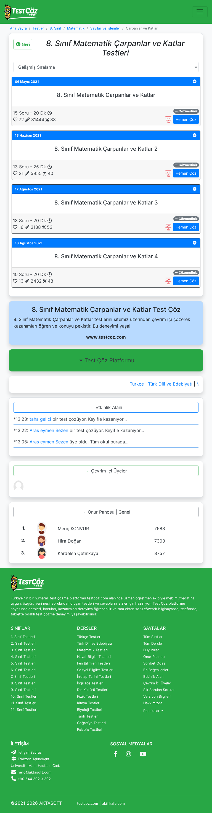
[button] (194, 81)
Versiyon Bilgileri (157, 696)
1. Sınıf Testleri (23, 637)
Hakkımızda (152, 703)
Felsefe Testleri (89, 729)
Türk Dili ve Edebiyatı (166, 384)
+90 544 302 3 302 (34, 779)
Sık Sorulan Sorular (159, 690)
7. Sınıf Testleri (23, 676)
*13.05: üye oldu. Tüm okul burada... (71, 440)
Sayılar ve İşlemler (105, 28)
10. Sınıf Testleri (24, 696)
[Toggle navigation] (200, 11)
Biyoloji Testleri (89, 710)
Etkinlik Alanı (108, 407)
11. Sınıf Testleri (23, 703)
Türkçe (133, 384)
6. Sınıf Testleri (23, 670)
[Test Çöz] (21, 12)
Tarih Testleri (88, 716)
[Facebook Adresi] (115, 754)
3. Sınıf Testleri (23, 650)
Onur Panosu (154, 657)
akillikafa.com (113, 803)
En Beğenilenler (155, 670)
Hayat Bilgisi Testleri (94, 657)
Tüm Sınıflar (153, 637)
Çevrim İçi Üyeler (108, 471)
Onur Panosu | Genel (108, 512)
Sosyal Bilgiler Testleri (95, 670)
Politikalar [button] (152, 711)
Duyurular (151, 650)
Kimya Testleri (88, 703)
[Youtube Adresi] (143, 754)
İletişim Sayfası (30, 752)
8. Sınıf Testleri (23, 683)
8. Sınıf (55, 28)
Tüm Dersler (153, 643)
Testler (38, 28)
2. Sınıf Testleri (23, 643)
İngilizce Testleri (90, 683)
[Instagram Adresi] (128, 754)
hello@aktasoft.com (34, 772)
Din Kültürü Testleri (92, 690)
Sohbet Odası (154, 663)
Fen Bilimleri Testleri (93, 663)
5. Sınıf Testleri (23, 663)
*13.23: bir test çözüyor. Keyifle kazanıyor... (70, 417)
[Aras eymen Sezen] (18, 486)
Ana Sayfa (18, 28)
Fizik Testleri (87, 696)
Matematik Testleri (92, 650)
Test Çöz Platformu (109, 360)
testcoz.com (87, 803)
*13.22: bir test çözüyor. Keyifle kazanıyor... (79, 428)
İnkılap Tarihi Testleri (94, 676)
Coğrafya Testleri (91, 723)
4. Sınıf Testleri (23, 657)
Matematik (75, 28)
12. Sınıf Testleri (24, 710)
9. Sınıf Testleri (23, 690)
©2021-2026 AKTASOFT (36, 803)
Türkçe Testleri (89, 637)
